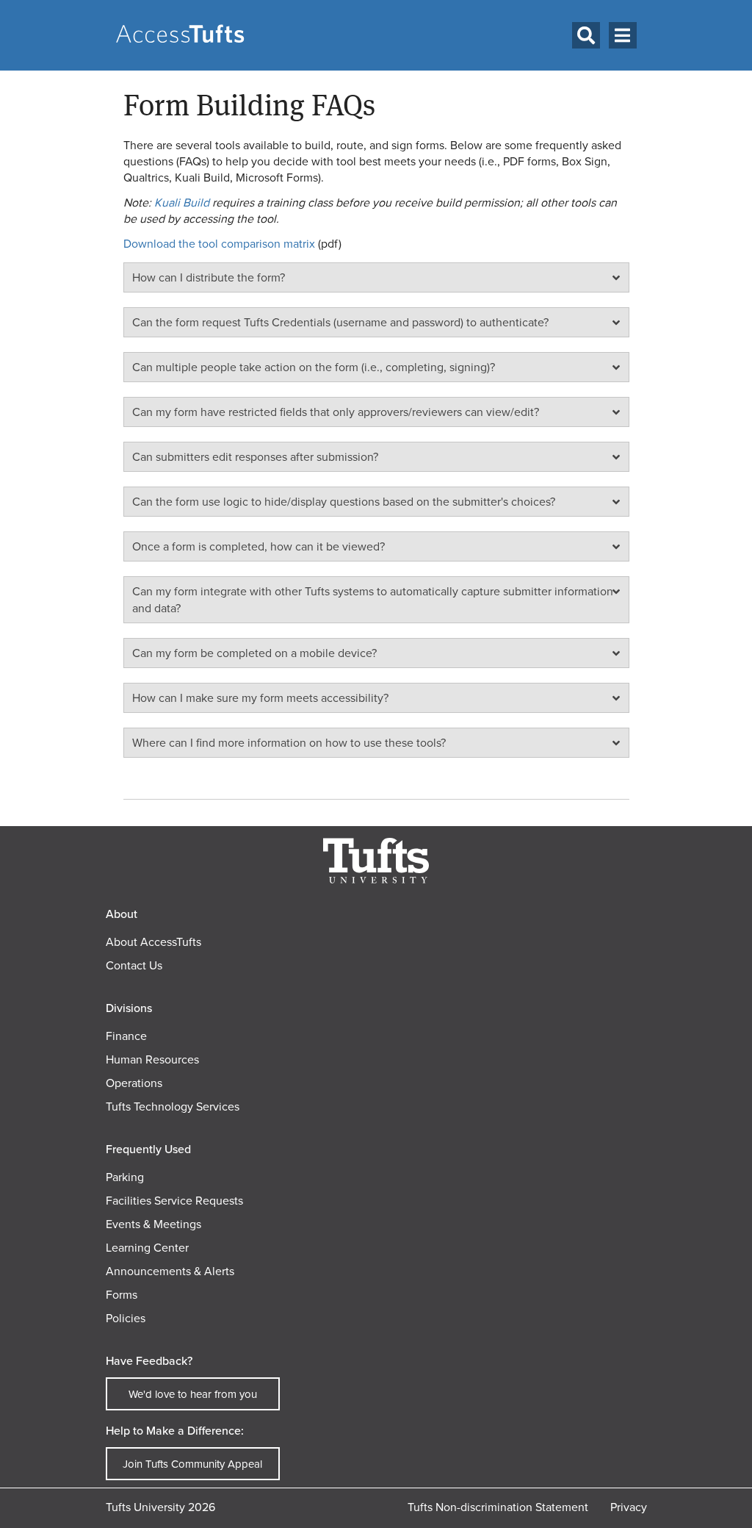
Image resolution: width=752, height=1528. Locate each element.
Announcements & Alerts (170, 1271)
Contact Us (134, 965)
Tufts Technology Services (172, 1106)
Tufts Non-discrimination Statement (498, 1507)
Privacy (628, 1507)
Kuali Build (181, 202)
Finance (126, 1035)
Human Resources (152, 1059)
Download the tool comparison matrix (219, 243)
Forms (121, 1294)
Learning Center (147, 1247)
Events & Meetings (153, 1224)
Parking (125, 1177)
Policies (125, 1318)
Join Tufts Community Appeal (192, 1464)
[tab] (376, 277)
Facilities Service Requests (174, 1200)
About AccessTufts (153, 941)
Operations (134, 1083)
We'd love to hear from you (193, 1394)
